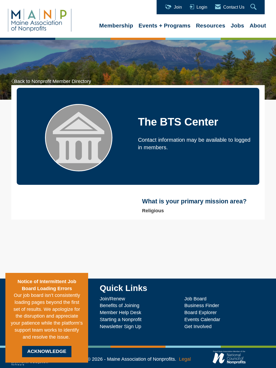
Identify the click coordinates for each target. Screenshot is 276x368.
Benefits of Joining (119, 305)
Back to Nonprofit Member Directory (52, 81)
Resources (210, 25)
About (258, 25)
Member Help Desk (120, 312)
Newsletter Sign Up (120, 326)
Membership (116, 25)
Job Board (196, 298)
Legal (185, 359)
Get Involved (198, 326)
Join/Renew (112, 298)
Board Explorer (200, 312)
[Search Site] (254, 7)
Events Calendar (202, 319)
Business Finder (203, 305)
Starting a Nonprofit (121, 319)
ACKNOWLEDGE (46, 351)
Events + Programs (165, 25)
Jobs (237, 25)
